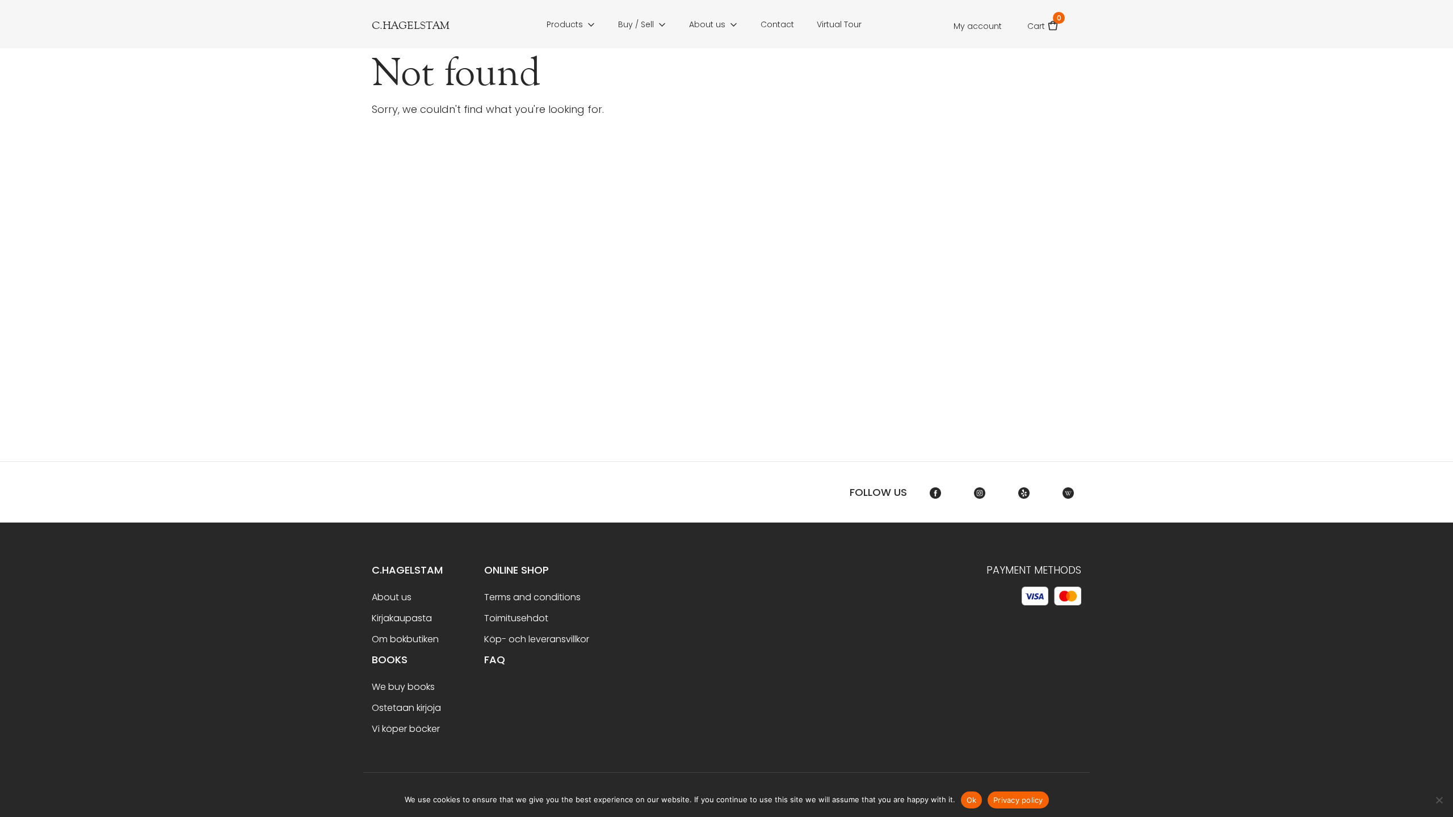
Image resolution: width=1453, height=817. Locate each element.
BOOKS (390, 659)
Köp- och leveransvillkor (536, 639)
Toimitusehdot (516, 618)
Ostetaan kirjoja (406, 707)
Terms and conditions (532, 597)
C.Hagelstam (407, 570)
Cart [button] (1043, 22)
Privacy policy (1018, 800)
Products (565, 24)
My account (978, 26)
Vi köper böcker (406, 728)
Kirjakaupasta (402, 618)
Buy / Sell (636, 24)
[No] (1438, 800)
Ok (972, 800)
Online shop (516, 570)
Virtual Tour (839, 24)
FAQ (494, 659)
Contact (777, 24)
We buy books (403, 686)
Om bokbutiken (405, 639)
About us (707, 24)
